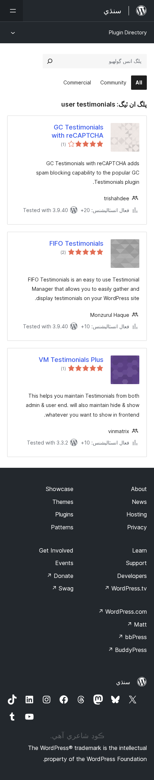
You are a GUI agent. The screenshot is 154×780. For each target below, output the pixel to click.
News (139, 501)
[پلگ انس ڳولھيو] (50, 61)
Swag (62, 588)
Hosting (136, 514)
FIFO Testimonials (76, 243)
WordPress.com (122, 611)
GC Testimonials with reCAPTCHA (78, 131)
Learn (139, 550)
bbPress (132, 637)
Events (64, 562)
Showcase (59, 488)
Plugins (64, 514)
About (139, 488)
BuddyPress (127, 649)
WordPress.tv (125, 588)
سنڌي (123, 682)
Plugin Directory (128, 32)
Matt (137, 624)
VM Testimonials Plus (71, 359)
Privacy (137, 527)
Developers (132, 575)
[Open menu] (11, 10)
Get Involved (56, 550)
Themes (62, 501)
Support (136, 562)
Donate (60, 575)
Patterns (62, 527)
